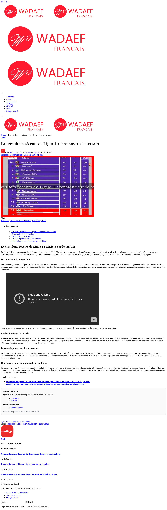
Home (3, 135)
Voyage (9, 104)
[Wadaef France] (50, 133)
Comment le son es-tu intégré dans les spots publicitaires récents (29, 474)
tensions (22, 421)
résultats (15, 421)
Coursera (15, 398)
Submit (29, 502)
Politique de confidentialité (17, 493)
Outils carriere (17, 408)
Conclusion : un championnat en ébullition (28, 241)
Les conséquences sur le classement (26, 239)
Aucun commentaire (32, 152)
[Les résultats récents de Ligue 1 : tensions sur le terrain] (47, 216)
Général (9, 106)
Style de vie (11, 101)
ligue (3, 421)
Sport (8, 99)
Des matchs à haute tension (22, 234)
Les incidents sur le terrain (22, 236)
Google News (12, 497)
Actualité (10, 97)
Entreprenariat (12, 111)
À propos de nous (13, 495)
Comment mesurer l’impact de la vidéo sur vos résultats (25, 464)
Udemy (14, 401)
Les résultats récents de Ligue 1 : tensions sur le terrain (33, 232)
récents (8, 421)
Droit (8, 108)
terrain (28, 421)
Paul (10, 152)
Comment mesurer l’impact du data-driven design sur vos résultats (30, 454)
